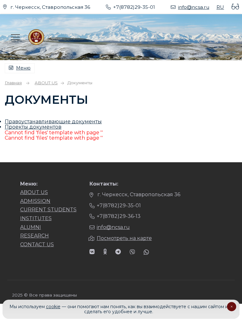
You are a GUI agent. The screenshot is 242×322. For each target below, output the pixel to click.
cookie (53, 306)
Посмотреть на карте (124, 238)
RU (220, 7)
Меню (23, 68)
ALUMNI (30, 227)
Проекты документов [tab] (33, 127)
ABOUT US (34, 192)
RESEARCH (34, 236)
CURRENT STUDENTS (48, 210)
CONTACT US (37, 244)
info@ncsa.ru (193, 7)
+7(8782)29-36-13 (119, 216)
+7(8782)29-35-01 (134, 7)
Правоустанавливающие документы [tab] (53, 122)
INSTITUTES (36, 218)
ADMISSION (35, 201)
